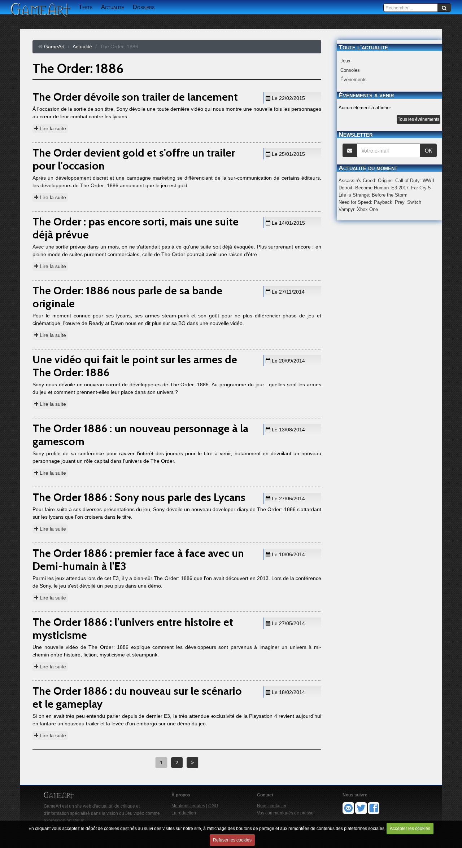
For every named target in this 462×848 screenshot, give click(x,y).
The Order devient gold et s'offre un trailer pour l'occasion (133, 159)
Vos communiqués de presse (285, 813)
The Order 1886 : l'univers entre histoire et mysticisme (132, 628)
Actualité (112, 7)
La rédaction (183, 813)
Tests (85, 7)
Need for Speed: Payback (365, 202)
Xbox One (367, 209)
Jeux (345, 60)
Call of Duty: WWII (414, 180)
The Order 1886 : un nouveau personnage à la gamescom (140, 435)
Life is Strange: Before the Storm (373, 195)
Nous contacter (272, 805)
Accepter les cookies (410, 828)
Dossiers (143, 7)
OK (428, 150)
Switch (414, 202)
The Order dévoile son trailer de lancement (135, 97)
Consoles (350, 70)
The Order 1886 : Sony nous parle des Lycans (138, 497)
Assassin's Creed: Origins (366, 180)
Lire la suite (52, 128)
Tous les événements (418, 119)
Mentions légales (188, 805)
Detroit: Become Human (364, 187)
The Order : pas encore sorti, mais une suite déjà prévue (135, 228)
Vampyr (346, 209)
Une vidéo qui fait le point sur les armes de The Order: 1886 (134, 366)
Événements (353, 79)
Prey (400, 202)
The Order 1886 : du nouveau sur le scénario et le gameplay (137, 697)
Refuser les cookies (232, 840)
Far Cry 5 (421, 187)
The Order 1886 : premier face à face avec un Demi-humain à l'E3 (138, 559)
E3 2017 (400, 187)
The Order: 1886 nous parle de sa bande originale (127, 297)
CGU (213, 805)
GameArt (54, 46)
